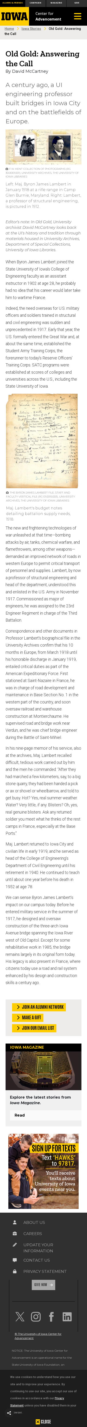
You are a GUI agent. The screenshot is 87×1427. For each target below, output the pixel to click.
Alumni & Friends (13, 2)
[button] (9, 1413)
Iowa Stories (31, 29)
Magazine (56, 2)
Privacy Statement (45, 1271)
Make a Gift (31, 1017)
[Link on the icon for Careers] (14, 1233)
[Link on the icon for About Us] (14, 1222)
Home (9, 29)
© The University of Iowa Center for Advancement (38, 1336)
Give (76, 2)
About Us (34, 1222)
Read (20, 1115)
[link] (20, 1316)
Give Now (41, 1284)
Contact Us (36, 1260)
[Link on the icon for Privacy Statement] (14, 1271)
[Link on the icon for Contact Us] (14, 1260)
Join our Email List (37, 1028)
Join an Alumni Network (42, 1007)
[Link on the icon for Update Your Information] (14, 1245)
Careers (32, 1233)
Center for (48, 16)
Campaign (35, 2)
